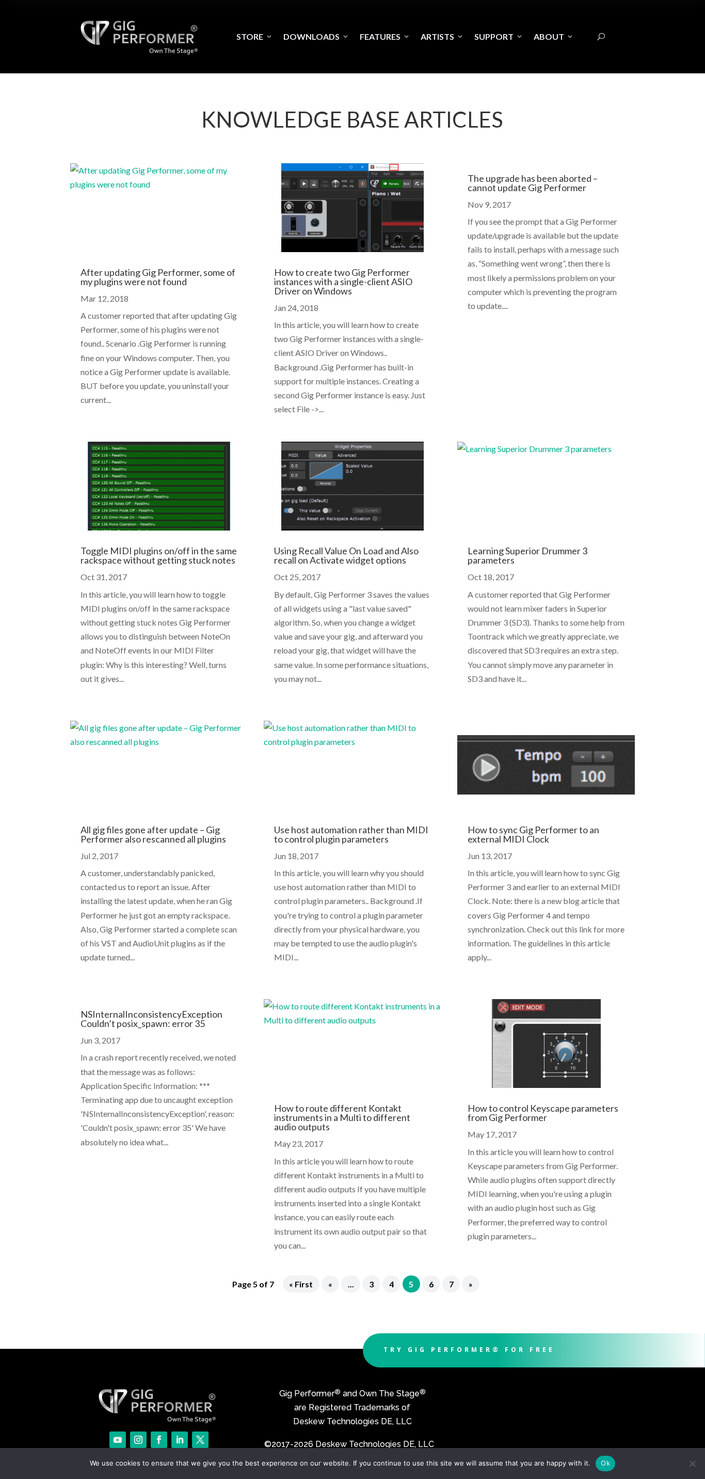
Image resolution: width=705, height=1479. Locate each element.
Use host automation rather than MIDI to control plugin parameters (351, 834)
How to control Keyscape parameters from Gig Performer (543, 1112)
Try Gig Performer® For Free (469, 1349)
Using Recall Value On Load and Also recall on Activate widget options (346, 555)
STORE (254, 36)
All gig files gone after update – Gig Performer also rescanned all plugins (153, 834)
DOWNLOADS (316, 36)
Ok (605, 1463)
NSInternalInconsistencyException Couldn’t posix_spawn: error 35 (151, 1018)
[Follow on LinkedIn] (179, 1439)
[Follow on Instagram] (138, 1439)
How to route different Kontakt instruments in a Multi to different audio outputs (342, 1117)
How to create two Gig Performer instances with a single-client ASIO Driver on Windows (343, 282)
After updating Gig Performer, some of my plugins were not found (158, 277)
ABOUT (554, 36)
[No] (692, 1463)
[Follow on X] (200, 1439)
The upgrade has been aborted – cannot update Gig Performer (533, 183)
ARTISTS (442, 36)
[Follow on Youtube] (117, 1439)
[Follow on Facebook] (159, 1439)
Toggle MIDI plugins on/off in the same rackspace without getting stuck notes (159, 555)
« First (301, 1284)
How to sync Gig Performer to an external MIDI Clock (533, 834)
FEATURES (385, 36)
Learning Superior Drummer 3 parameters (527, 555)
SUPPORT (498, 36)
